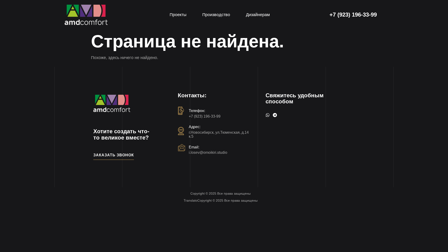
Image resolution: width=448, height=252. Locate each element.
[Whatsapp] (268, 115)
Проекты (178, 14)
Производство (216, 14)
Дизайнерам (258, 14)
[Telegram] (275, 115)
